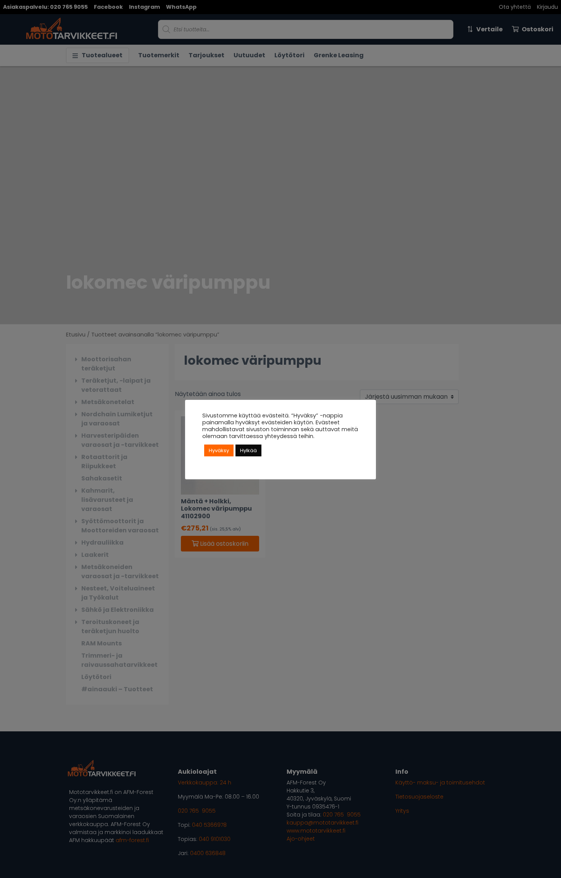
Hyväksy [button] (219, 450)
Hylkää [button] (248, 450)
